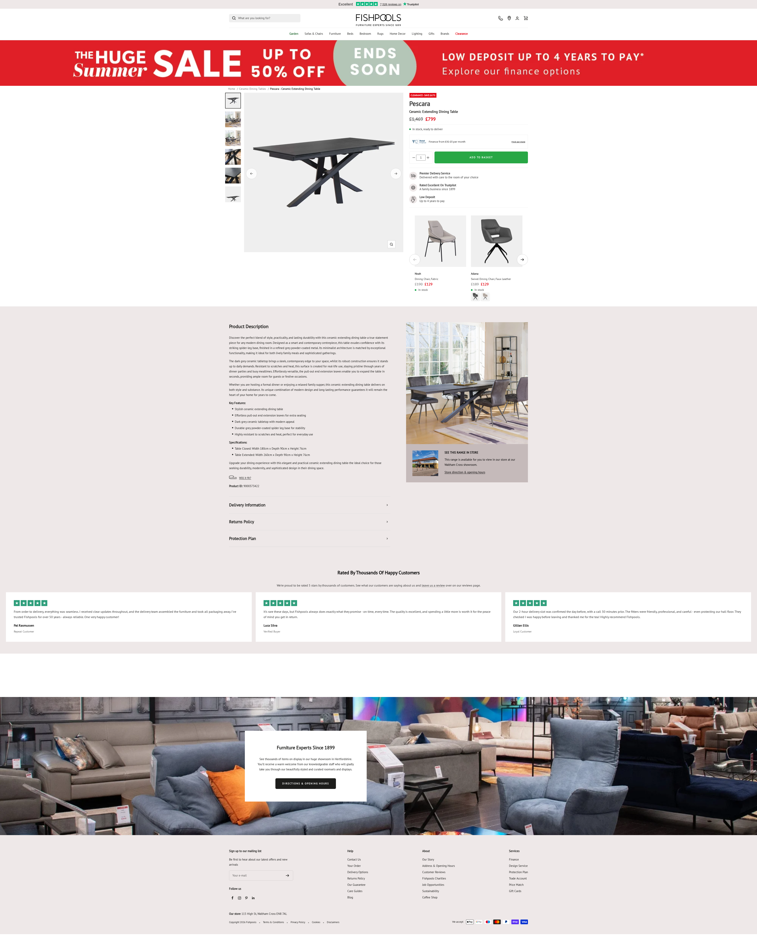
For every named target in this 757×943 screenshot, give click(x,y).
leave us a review (433, 585)
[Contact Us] (500, 18)
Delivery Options (357, 872)
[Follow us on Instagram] (239, 897)
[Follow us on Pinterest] (246, 897)
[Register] (287, 875)
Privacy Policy (298, 922)
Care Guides (354, 891)
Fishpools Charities (434, 878)
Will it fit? (245, 478)
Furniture (335, 34)
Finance (514, 859)
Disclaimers (333, 922)
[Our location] (509, 18)
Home (231, 89)
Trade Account (518, 878)
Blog (350, 897)
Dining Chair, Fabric (426, 279)
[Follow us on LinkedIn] (253, 897)
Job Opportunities (433, 885)
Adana (474, 273)
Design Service (518, 866)
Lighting (417, 34)
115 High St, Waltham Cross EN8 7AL (264, 914)
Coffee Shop (429, 897)
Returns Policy (356, 878)
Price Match (516, 885)
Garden (293, 34)
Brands (445, 34)
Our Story (428, 859)
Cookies (316, 922)
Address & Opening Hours (438, 866)
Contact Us (354, 859)
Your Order (354, 866)
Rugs (380, 34)
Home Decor (398, 34)
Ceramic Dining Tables (252, 89)
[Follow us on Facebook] (232, 897)
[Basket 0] (526, 18)
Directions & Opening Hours (305, 783)
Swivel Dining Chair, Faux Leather (491, 279)
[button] (391, 244)
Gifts (431, 34)
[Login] (517, 18)
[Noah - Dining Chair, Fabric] (440, 241)
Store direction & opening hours (465, 472)
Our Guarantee (356, 885)
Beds (350, 34)
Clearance (461, 34)
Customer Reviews (433, 872)
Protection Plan (518, 872)
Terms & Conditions (273, 922)
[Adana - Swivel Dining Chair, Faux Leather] (496, 241)
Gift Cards (515, 891)
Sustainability (430, 891)
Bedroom (365, 34)
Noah (418, 273)
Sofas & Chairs (314, 34)
